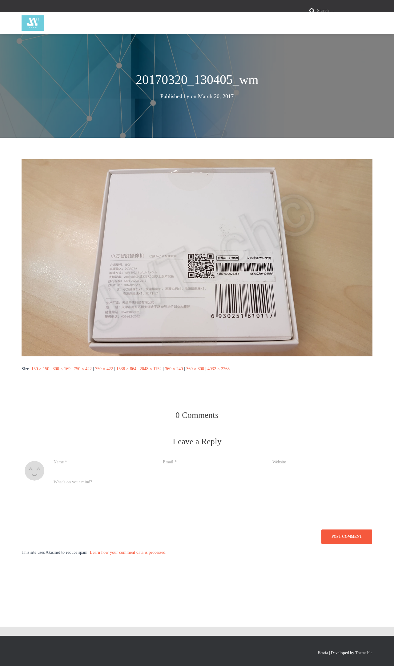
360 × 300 (195, 369)
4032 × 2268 (218, 369)
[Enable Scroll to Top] (382, 653)
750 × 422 (83, 369)
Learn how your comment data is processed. (128, 552)
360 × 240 (174, 369)
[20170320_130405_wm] (197, 257)
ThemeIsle (363, 652)
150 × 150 (40, 369)
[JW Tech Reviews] (33, 23)
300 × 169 (61, 369)
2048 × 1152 (151, 369)
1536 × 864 (126, 369)
